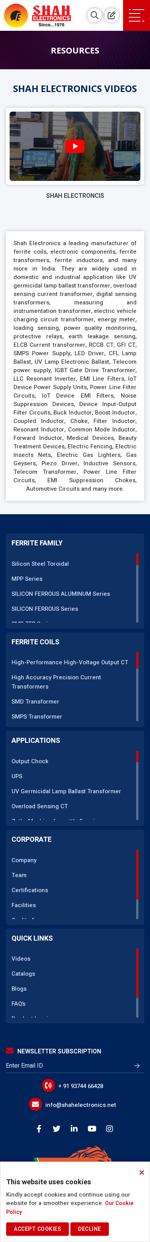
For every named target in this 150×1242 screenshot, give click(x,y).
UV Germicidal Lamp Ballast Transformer (66, 791)
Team (19, 875)
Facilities (24, 905)
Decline (89, 1229)
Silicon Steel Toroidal (40, 564)
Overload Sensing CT (40, 806)
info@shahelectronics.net (80, 1105)
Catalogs (23, 974)
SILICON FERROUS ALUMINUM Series (61, 594)
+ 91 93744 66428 (80, 1086)
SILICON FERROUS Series (45, 609)
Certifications (30, 890)
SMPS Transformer (37, 716)
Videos (21, 958)
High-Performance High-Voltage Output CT (70, 662)
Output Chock (30, 761)
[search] (94, 15)
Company (24, 860)
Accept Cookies (37, 1229)
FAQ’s (18, 1004)
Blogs (19, 989)
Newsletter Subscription (59, 1051)
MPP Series (27, 579)
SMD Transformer (35, 701)
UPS (17, 776)
